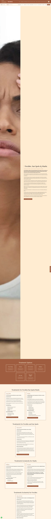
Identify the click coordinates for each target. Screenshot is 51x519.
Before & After (22, 1)
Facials (35, 4)
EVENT (36, 1)
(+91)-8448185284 (4, 2)
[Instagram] (9, 1)
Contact (45, 4)
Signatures (43, 4)
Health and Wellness (32, 4)
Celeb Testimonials (26, 1)
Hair (36, 4)
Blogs (32, 1)
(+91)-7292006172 (4, 1)
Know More (10, 369)
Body (28, 4)
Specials (31, 1)
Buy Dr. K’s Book (39, 1)
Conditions (22, 4)
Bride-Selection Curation (43, 1)
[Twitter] (12, 1)
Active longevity (19, 4)
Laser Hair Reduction (40, 4)
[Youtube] (10, 1)
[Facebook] (8, 1)
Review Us (29, 1)
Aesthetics (25, 4)
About (19, 1)
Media (34, 1)
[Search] (48, 1)
